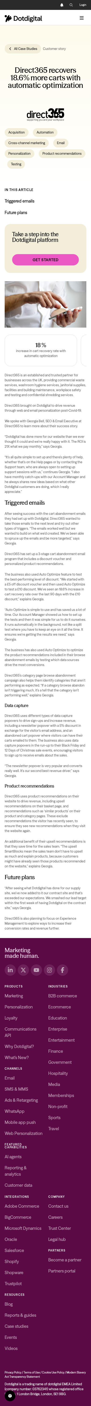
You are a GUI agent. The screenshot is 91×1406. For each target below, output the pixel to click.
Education (57, 1018)
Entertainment (61, 1040)
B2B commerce (62, 996)
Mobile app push (20, 1122)
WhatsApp (14, 1111)
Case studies (16, 1326)
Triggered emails (19, 201)
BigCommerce (18, 1217)
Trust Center (59, 1228)
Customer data (18, 1185)
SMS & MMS (16, 1089)
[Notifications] (61, 5)
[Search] (71, 5)
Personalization (19, 153)
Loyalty (11, 1018)
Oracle (11, 1239)
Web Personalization (23, 1133)
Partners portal (61, 1271)
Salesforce (14, 1250)
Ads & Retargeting (21, 1100)
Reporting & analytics (16, 1171)
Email (61, 143)
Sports (54, 1117)
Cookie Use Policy (53, 1372)
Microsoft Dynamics (23, 1228)
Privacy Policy (13, 1372)
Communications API (20, 1032)
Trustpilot (13, 1283)
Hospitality (58, 1073)
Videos (11, 1348)
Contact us (58, 1206)
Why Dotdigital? (19, 1046)
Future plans (16, 212)
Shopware (14, 1272)
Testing (16, 164)
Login (83, 5)
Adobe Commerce (22, 1206)
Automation (45, 132)
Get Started (46, 259)
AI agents (13, 1156)
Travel (53, 1128)
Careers (55, 1217)
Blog (9, 1304)
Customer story (54, 49)
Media (54, 1084)
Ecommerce (59, 1007)
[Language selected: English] (52, 5)
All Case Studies (25, 49)
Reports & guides (20, 1315)
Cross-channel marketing (26, 143)
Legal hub (57, 1239)
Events (11, 1337)
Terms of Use (32, 1372)
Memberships (61, 1095)
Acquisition (16, 132)
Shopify (12, 1261)
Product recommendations (62, 153)
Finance (55, 1051)
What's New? (17, 1057)
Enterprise (57, 1029)
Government (60, 1062)
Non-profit (57, 1106)
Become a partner (64, 1260)
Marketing (14, 996)
